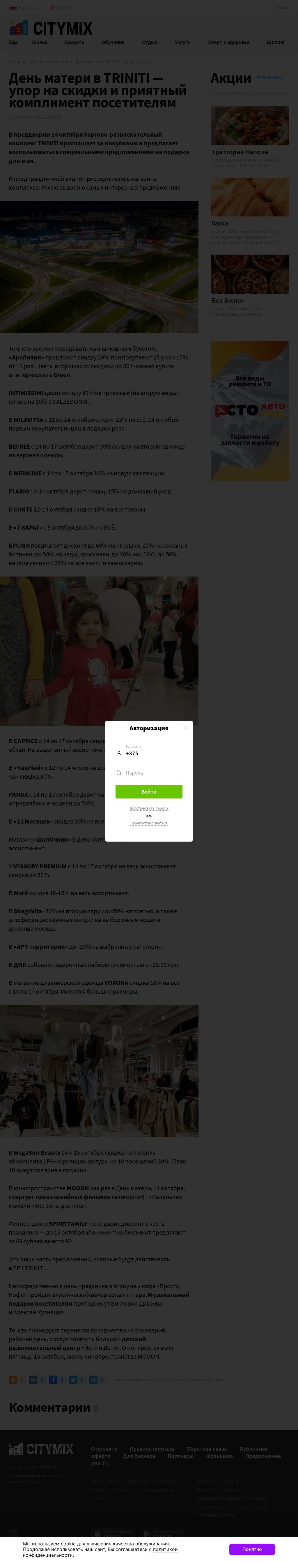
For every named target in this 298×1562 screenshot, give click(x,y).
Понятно (252, 1549)
